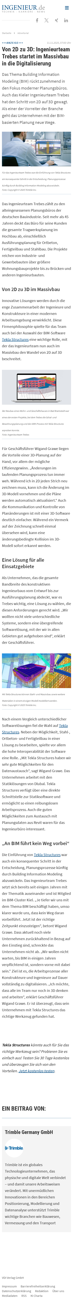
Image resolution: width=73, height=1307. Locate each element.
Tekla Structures (15, 339)
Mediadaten (10, 1296)
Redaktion (41, 1291)
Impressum (9, 1286)
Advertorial (23, 33)
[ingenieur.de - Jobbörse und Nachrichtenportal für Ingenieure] (23, 8)
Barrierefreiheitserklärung (38, 1286)
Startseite (6, 33)
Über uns (58, 1291)
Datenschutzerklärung (16, 1291)
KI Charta (36, 1296)
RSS (24, 1296)
